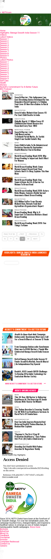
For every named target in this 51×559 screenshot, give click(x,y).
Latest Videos (6, 37)
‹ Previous (32, 234)
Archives (4, 529)
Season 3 (4, 43)
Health (3, 83)
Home (2, 30)
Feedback (4, 535)
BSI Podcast (6, 89)
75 (41, 234)
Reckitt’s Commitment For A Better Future (19, 87)
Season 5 (4, 47)
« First (21, 234)
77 (11, 239)
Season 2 (4, 41)
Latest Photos (6, 60)
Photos (3, 58)
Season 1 (4, 39)
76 (5, 239)
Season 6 (4, 49)
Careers (3, 546)
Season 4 (4, 45)
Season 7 (4, 51)
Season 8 (4, 53)
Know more (35, 527)
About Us (4, 533)
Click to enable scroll (10, 477)
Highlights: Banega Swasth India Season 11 (20, 33)
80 (28, 239)
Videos (3, 35)
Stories (3, 85)
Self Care (4, 80)
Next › (35, 239)
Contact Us (5, 543)
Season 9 (4, 55)
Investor (4, 539)
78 (16, 239)
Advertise (4, 531)
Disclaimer (5, 537)
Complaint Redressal (9, 541)
